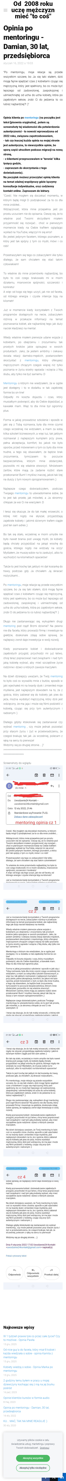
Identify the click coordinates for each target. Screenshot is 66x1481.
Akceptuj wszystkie (33, 1458)
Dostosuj (44, 1447)
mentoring (10, 626)
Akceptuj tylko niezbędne (33, 1468)
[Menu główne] (5, 10)
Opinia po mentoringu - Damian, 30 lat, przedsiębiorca (26, 1409)
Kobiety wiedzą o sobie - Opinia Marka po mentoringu (28, 1368)
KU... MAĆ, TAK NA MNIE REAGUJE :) (25, 1421)
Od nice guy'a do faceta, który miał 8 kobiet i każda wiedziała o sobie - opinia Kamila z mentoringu (29, 1353)
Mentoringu (10, 383)
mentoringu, (32, 360)
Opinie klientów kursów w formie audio (26, 1397)
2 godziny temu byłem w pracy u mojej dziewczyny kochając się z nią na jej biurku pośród (28, 1384)
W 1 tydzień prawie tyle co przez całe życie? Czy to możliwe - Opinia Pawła (31, 1338)
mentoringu (32, 117)
